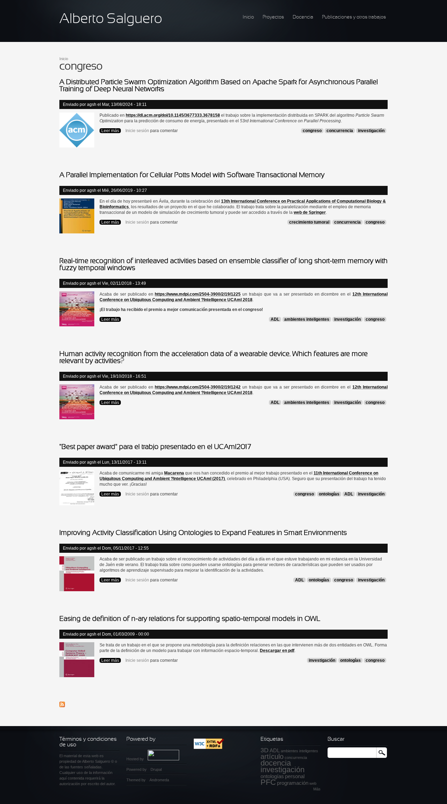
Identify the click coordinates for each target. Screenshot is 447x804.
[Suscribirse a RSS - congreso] (62, 705)
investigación (371, 130)
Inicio (248, 17)
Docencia (303, 17)
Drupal (156, 769)
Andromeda (159, 780)
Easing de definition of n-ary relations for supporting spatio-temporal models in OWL (190, 619)
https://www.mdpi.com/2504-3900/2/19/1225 (198, 294)
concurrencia (340, 130)
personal (295, 776)
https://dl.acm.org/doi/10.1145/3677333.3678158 (173, 115)
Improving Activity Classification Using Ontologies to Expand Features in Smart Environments (203, 533)
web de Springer (310, 212)
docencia (276, 763)
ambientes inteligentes (306, 319)
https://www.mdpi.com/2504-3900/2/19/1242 (198, 387)
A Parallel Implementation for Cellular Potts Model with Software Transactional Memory (191, 175)
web (312, 783)
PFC (268, 782)
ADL (275, 319)
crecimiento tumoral (309, 222)
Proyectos (273, 17)
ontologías (329, 494)
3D (265, 750)
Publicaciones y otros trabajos (354, 17)
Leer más (111, 130)
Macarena (174, 473)
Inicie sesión (137, 130)
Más (317, 789)
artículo (272, 756)
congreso (312, 130)
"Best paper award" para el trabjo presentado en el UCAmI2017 (155, 447)
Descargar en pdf (277, 650)
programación (292, 783)
